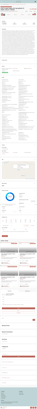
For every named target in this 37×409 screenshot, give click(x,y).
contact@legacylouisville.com (6, 377)
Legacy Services (21, 394)
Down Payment (4, 210)
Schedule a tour (4, 217)
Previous (3, 221)
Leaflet (27, 178)
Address (3, 66)
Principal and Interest (22, 193)
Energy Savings (4, 60)
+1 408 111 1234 (5, 367)
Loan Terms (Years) (21, 206)
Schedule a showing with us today (5, 263)
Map (2, 159)
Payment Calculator (5, 190)
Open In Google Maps (5, 72)
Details (3, 77)
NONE (3, 251)
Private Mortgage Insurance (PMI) (23, 199)
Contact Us (2, 394)
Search (3, 318)
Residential (2, 6)
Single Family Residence (6, 4)
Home (1, 4)
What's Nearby (4, 183)
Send (19, 308)
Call (18, 310)
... (31, 258)
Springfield (16, 11)
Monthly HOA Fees (21, 203)
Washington (29, 68)
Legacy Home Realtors (5, 408)
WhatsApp (19, 312)
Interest (20, 210)
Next (34, 221)
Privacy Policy (3, 395)
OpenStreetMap (30, 178)
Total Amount (3, 206)
